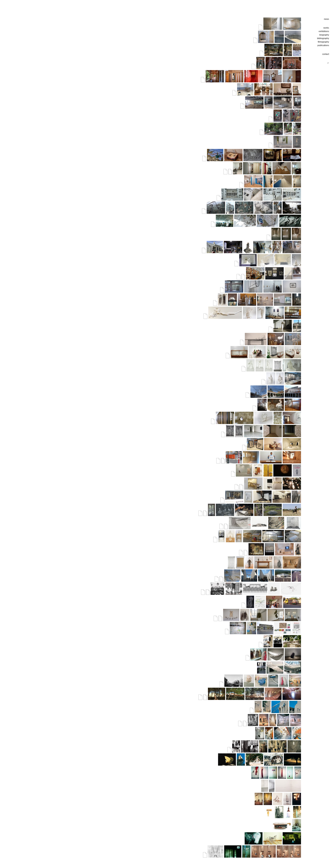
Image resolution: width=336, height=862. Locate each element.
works (326, 28)
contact (325, 54)
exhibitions (324, 31)
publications (323, 45)
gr (328, 63)
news (326, 19)
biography (324, 35)
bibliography (323, 38)
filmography (323, 42)
